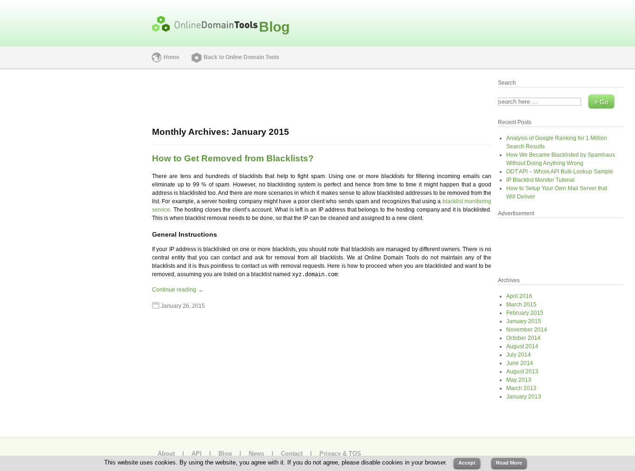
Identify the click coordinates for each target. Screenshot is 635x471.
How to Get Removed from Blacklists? (233, 158)
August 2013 (522, 371)
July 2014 (518, 355)
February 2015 (524, 313)
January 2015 (523, 321)
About (166, 453)
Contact (292, 453)
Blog (274, 26)
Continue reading (177, 289)
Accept (467, 462)
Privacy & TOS (340, 453)
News (256, 453)
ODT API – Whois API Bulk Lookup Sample (559, 171)
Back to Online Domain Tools (241, 57)
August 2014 (522, 346)
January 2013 (523, 396)
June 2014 (519, 363)
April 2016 (519, 296)
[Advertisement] (73, 215)
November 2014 (526, 329)
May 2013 (518, 380)
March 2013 (521, 388)
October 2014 (523, 338)
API (197, 453)
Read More (509, 462)
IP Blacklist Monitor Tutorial (540, 180)
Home (171, 57)
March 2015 (521, 304)
